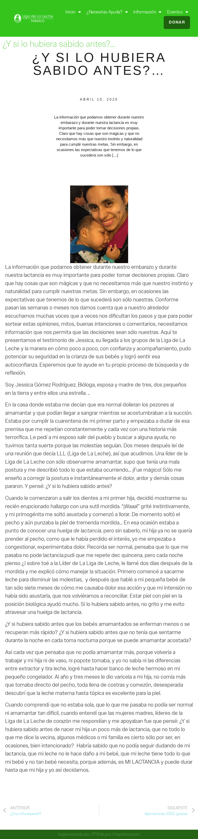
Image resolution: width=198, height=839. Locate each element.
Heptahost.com (127, 834)
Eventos (175, 12)
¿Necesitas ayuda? (104, 12)
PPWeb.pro (101, 834)
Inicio (70, 12)
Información (144, 12)
